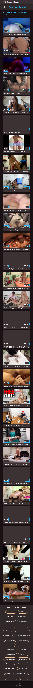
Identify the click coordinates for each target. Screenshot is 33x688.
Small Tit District (23, 668)
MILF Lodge (23, 654)
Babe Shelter (10, 616)
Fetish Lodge (8, 631)
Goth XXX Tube (9, 635)
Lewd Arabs (10, 645)
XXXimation (24, 678)
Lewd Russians (11, 654)
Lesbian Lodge (23, 640)
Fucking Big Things (22, 631)
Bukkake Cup (10, 626)
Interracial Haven (23, 635)
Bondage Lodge (9, 621)
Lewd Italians (10, 649)
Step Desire (8, 673)
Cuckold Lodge (13, 2)
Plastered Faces (22, 664)
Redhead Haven (9, 668)
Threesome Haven (11, 678)
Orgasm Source (23, 659)
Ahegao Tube (11, 612)
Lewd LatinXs (22, 649)
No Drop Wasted (10, 659)
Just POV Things (10, 640)
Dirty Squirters (22, 626)
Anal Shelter (22, 612)
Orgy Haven (9, 664)
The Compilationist (22, 673)
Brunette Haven (23, 621)
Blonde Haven (22, 616)
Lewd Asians (22, 645)
